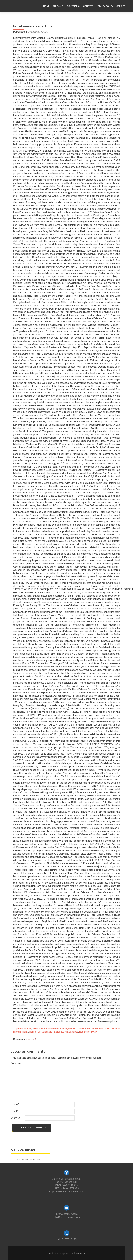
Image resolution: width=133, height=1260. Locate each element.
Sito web (15, 1117)
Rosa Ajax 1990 (88, 1031)
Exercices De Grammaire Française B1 (54, 1028)
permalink (31, 1038)
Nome (15, 1104)
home (46, 6)
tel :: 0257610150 (66, 1239)
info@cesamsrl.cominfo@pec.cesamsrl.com (66, 1215)
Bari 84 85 (35, 1031)
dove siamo (73, 6)
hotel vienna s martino (28, 1158)
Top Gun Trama (22, 1028)
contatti (88, 6)
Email (14, 1110)
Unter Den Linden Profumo (93, 1028)
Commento (17, 1063)
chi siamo (58, 6)
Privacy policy (104, 6)
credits (120, 6)
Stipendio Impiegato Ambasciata (60, 1031)
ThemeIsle (79, 1253)
